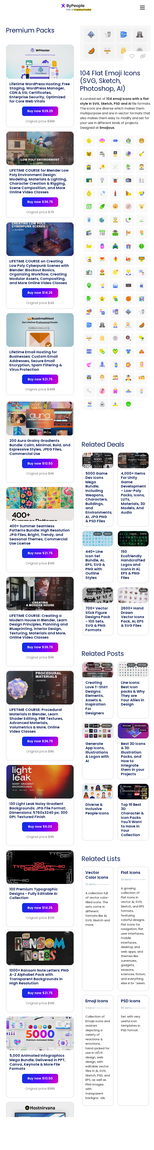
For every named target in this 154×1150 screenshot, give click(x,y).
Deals (107, 533)
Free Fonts (93, 664)
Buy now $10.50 (40, 463)
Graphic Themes (137, 459)
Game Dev (140, 455)
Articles (106, 664)
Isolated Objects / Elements (97, 675)
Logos (133, 533)
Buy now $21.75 (40, 379)
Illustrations (94, 590)
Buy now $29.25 (40, 111)
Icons (108, 455)
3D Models (140, 725)
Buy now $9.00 (40, 826)
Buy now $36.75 (40, 202)
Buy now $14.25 (40, 292)
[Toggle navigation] (142, 7)
